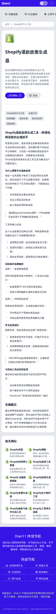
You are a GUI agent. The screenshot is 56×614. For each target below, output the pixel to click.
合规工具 (33, 113)
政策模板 (11, 118)
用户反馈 (16, 578)
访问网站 (13, 95)
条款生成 (24, 118)
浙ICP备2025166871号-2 (42, 609)
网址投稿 (43, 578)
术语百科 (16, 572)
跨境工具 (43, 565)
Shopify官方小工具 (22, 24)
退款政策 (11, 123)
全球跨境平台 (16, 565)
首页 (7, 24)
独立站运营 (37, 118)
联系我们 (43, 572)
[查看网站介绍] (24, 454)
